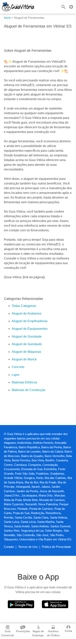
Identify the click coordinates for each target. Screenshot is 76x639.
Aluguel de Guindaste (27, 336)
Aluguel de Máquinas (26, 351)
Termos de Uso (28, 546)
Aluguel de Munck (24, 359)
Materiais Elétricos (24, 382)
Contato (9, 546)
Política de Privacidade (56, 546)
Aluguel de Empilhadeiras (30, 321)
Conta (68, 630)
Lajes (15, 374)
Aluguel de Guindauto (27, 344)
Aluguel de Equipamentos (30, 328)
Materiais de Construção (28, 390)
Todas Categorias (24, 305)
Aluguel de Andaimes (26, 313)
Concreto (18, 367)
